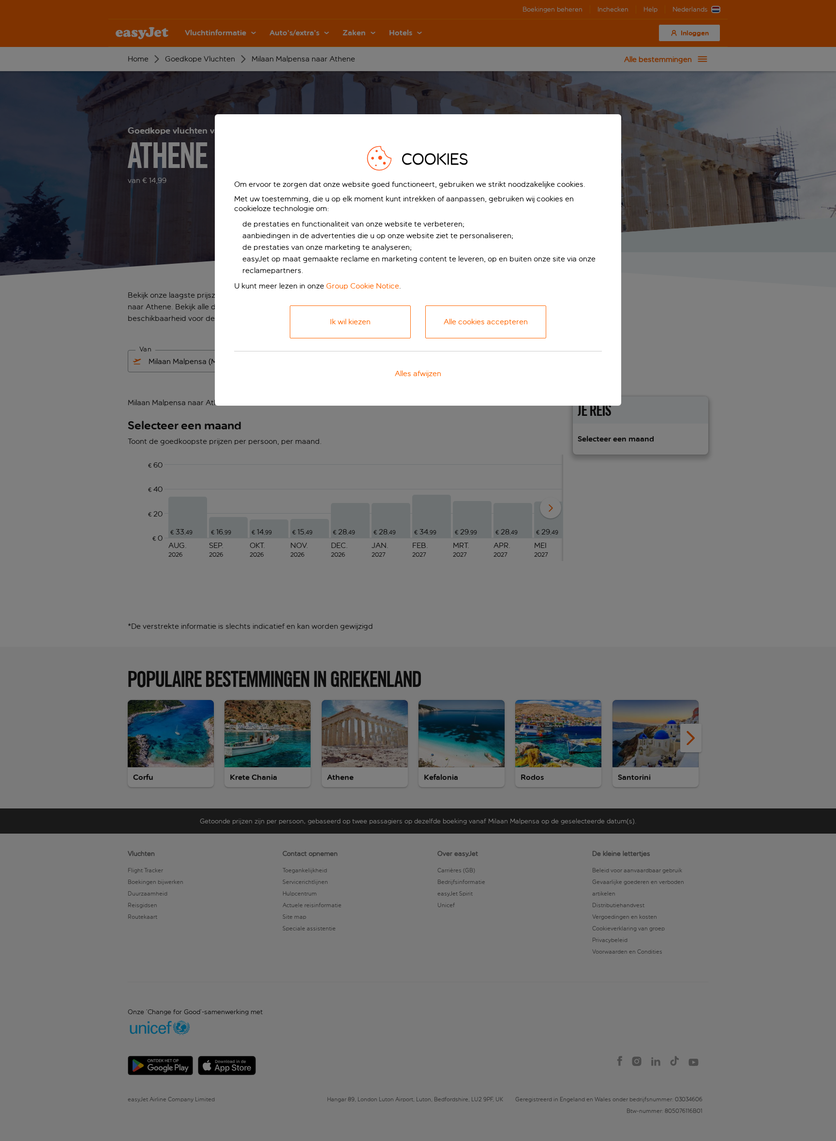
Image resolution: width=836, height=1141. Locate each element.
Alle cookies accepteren (486, 321)
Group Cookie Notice (362, 285)
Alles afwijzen (418, 373)
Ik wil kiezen (350, 321)
